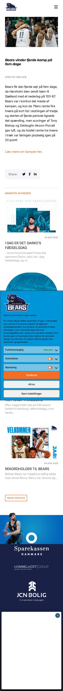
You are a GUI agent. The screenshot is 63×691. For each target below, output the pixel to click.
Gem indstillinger (31, 393)
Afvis (31, 384)
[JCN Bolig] (31, 581)
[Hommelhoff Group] (31, 566)
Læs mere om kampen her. (24, 151)
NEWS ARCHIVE (16, 498)
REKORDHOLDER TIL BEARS (27, 469)
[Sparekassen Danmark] (31, 534)
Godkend (31, 375)
